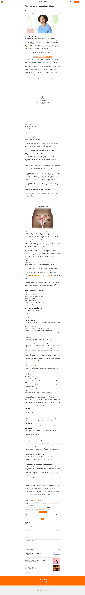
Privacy (43, 587)
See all (26, 572)
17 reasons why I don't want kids (32, 565)
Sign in (82, 1)
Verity (54, 275)
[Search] (71, 2)
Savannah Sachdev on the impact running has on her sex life (35, 560)
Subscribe (77, 1)
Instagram (27, 71)
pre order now (49, 503)
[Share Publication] (73, 2)
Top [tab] (25, 549)
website (55, 69)
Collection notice (50, 587)
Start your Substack (40, 590)
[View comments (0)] (29, 13)
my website (36, 275)
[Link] (23, 137)
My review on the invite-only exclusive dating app (33, 553)
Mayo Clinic (30, 275)
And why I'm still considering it (30, 567)
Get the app (47, 590)
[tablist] (29, 537)
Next (57, 529)
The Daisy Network (34, 277)
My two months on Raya (30, 552)
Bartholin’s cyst (47, 453)
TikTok (32, 71)
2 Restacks (34, 522)
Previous (28, 529)
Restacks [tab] (31, 536)
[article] (42, 554)
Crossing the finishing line (31, 559)
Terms (46, 587)
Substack (37, 592)
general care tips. (36, 365)
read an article (31, 41)
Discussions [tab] (32, 549)
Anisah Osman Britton (30, 554)
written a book (30, 502)
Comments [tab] (27, 536)
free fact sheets (35, 500)
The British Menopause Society (45, 275)
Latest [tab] (28, 549)
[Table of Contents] (1, 297)
